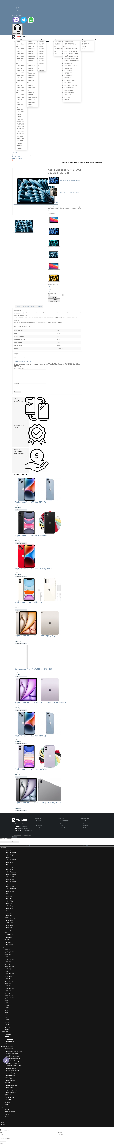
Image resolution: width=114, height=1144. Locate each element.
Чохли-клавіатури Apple (71, 65)
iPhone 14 (19, 68)
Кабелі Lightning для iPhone (71, 60)
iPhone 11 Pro (20, 94)
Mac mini (57, 55)
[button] (12, 95)
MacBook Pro (20, 138)
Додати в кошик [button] (21, 510)
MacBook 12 (20, 140)
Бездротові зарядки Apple (71, 58)
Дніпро (84, 827)
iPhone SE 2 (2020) (21, 89)
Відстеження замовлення (66, 823)
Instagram (14, 837)
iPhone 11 (19, 96)
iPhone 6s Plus (20, 111)
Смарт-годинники (69, 92)
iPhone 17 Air (31, 48)
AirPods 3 (19, 143)
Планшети (67, 96)
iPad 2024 (41, 45)
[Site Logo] (19, 36)
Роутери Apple (68, 70)
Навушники (67, 89)
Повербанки (67, 77)
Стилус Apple (68, 62)
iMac (56, 53)
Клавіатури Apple (69, 63)
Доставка (40, 823)
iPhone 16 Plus (20, 50)
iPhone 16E (19, 43)
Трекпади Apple (68, 68)
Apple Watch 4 (20, 130)
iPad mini (19, 118)
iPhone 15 (19, 60)
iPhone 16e (30, 51)
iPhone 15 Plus (20, 58)
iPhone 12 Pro (20, 84)
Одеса (84, 822)
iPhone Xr (19, 101)
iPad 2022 (41, 51)
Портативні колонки (70, 80)
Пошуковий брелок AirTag (71, 53)
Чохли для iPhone (69, 43)
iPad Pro (19, 114)
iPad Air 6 (41, 48)
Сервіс (17, 5)
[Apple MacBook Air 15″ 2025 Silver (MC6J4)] (54, 243)
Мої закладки (63, 822)
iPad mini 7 (7, 1024)
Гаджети (67, 99)
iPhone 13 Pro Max (11, 874)
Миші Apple (67, 67)
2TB (49, 286)
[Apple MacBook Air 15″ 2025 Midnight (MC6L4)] (54, 231)
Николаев (85, 823)
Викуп (17, 7)
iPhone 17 (30, 50)
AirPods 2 (19, 145)
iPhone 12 (19, 85)
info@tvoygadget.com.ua (24, 828)
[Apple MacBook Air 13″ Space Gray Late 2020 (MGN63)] (54, 266)
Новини (84, 50)
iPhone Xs (19, 99)
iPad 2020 (41, 55)
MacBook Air (20, 136)
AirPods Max (20, 148)
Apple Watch (20, 119)
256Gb (49, 288)
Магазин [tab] (28, 845)
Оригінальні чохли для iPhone (14, 1051)
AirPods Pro (20, 147)
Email (15, 389)
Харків (84, 820)
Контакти (97, 39)
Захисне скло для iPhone (71, 48)
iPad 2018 (41, 58)
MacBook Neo (10, 1038)
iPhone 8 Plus (20, 104)
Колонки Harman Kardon (71, 85)
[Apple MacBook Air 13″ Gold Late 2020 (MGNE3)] (54, 220)
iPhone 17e (30, 41)
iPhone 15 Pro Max (11, 859)
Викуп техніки (41, 829)
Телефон (60, 1132)
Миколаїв (85, 825)
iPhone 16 (19, 51)
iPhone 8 (19, 106)
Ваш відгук (17, 383)
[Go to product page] (58, 489)
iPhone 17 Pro (31, 46)
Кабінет (18, 10)
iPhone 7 (19, 107)
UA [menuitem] (15, 2)
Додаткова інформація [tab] (28, 306)
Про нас (84, 39)
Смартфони (68, 94)
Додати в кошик (53, 297)
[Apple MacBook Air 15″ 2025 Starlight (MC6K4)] (54, 278)
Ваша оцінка (17, 368)
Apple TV (67, 73)
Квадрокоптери (69, 90)
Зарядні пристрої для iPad (71, 56)
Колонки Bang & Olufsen (71, 84)
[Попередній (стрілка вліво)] (0, 1143)
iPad (18, 113)
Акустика (67, 79)
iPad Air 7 (41, 46)
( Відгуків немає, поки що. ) (54, 202)
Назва (16, 386)
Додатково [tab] (85, 845)
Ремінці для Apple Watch (71, 51)
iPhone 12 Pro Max (11, 881)
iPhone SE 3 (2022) (21, 70)
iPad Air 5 (41, 50)
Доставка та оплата (10, 1111)
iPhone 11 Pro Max (11, 890)
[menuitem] (15, 0)
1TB (49, 291)
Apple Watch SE (20, 121)
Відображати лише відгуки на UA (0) (22, 361)
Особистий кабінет (65, 820)
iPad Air (19, 116)
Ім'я (1, 1132)
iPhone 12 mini (20, 87)
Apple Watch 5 (20, 128)
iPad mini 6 (7, 1026)
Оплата (39, 822)
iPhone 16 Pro (20, 48)
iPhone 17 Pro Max (9, 951)
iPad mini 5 (7, 1027)
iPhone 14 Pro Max (11, 866)
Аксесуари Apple (69, 41)
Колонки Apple (68, 75)
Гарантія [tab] (18, 306)
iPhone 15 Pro (20, 56)
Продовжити (15, 841)
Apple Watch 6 (20, 126)
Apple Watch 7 (20, 125)
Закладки (18, 9)
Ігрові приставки (69, 101)
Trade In (39, 827)
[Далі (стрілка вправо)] (2, 1143)
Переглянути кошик (5, 841)
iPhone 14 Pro (20, 65)
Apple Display (58, 41)
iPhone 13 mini (20, 79)
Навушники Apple (69, 50)
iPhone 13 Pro (20, 75)
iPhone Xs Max (20, 97)
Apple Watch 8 (20, 123)
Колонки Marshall (69, 87)
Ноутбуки (67, 97)
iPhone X (19, 102)
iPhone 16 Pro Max (11, 852)
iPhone (18, 41)
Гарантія (84, 48)
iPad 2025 (41, 43)
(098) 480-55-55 (15, 13)
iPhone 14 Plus (20, 67)
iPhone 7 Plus (20, 109)
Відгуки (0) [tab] (39, 306)
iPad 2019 (41, 56)
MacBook (19, 135)
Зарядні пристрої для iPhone (72, 55)
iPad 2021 (41, 53)
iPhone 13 (19, 77)
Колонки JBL (68, 82)
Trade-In (84, 46)
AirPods (19, 142)
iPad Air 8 (41, 41)
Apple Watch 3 (20, 131)
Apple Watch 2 (20, 133)
